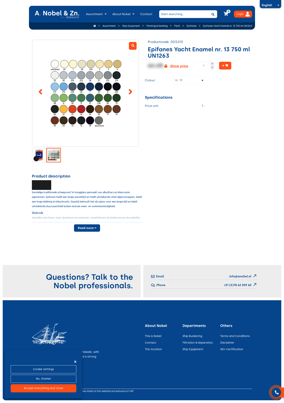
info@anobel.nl (240, 276)
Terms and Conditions (235, 336)
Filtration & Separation (198, 342)
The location (153, 349)
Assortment (94, 14)
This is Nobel (153, 336)
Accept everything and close (43, 388)
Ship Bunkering (192, 336)
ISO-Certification (231, 349)
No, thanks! (43, 378)
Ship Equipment (193, 349)
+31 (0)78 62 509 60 (237, 285)
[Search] (213, 14)
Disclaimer (227, 342)
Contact (146, 14)
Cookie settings (43, 369)
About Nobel (121, 14)
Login (240, 14)
